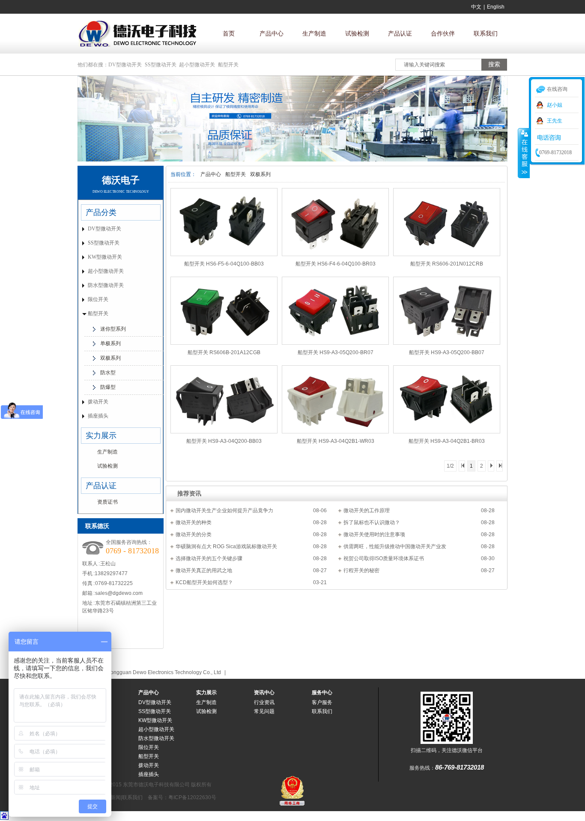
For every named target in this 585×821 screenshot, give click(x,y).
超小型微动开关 (197, 65)
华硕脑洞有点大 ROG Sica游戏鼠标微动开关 (226, 546)
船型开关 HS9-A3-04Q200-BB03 (224, 441)
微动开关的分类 (194, 534)
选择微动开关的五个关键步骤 (209, 558)
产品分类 (101, 212)
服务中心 (322, 693)
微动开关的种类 (194, 522)
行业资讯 (264, 702)
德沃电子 (121, 180)
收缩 (524, 153)
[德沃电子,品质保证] (292, 160)
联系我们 (486, 33)
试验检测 (357, 33)
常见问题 (264, 711)
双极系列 (260, 174)
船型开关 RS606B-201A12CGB (224, 352)
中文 (476, 7)
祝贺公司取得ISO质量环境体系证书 (383, 558)
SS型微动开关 (160, 65)
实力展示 (101, 435)
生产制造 (314, 33)
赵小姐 (554, 105)
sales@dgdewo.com (119, 593)
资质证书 (107, 502)
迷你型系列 (113, 329)
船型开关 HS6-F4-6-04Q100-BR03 (335, 264)
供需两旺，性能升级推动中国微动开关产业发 (394, 546)
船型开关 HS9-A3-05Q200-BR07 (335, 352)
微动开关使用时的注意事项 (374, 534)
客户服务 (322, 702)
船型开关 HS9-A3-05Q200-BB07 (446, 352)
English (495, 7)
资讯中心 (264, 693)
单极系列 (110, 343)
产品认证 (400, 33)
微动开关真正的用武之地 (204, 570)
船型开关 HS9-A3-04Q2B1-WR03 (335, 441)
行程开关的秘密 (361, 570)
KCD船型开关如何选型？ (204, 582)
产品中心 (272, 33)
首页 (229, 33)
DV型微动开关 (125, 65)
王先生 (554, 121)
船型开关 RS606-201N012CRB (446, 264)
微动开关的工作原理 (366, 510)
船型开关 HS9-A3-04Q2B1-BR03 (447, 441)
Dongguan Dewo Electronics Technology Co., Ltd (164, 672)
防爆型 (108, 387)
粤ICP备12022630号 (192, 797)
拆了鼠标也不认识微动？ (371, 522)
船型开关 (228, 65)
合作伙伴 (443, 33)
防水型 (108, 373)
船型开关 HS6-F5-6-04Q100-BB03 (224, 264)
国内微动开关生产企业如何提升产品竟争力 (224, 510)
